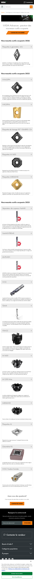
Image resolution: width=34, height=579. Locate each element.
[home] (3, 2)
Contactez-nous (17, 503)
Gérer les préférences (17, 577)
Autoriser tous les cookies (17, 573)
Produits (3, 12)
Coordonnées (29, 2)
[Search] (31, 6)
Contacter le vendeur (15, 534)
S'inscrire (27, 523)
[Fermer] (30, 561)
